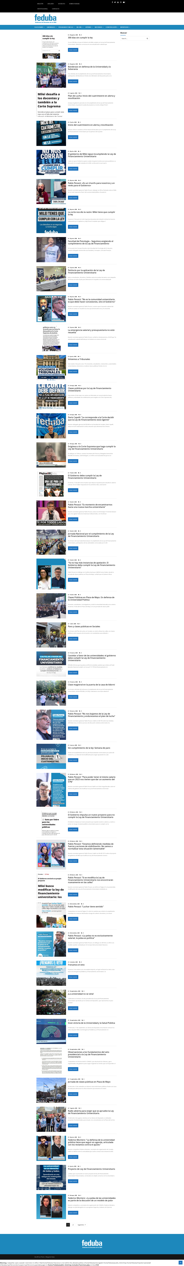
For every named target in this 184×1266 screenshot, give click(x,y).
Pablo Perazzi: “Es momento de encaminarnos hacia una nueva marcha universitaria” (90, 505)
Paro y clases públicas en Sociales (84, 626)
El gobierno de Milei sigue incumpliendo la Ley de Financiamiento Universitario (92, 155)
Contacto (55, 9)
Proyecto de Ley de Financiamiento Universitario (91, 1169)
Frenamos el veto (76, 965)
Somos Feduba (74, 3)
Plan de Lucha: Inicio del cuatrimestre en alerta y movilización (91, 97)
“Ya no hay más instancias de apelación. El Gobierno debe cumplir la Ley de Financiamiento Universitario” (91, 565)
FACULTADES (38, 27)
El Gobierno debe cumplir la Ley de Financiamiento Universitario (85, 476)
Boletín (40, 3)
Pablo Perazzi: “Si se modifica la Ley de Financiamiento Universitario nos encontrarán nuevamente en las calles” (90, 880)
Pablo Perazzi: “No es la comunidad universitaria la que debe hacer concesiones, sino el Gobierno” (91, 300)
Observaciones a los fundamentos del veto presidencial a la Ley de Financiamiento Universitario (88, 1054)
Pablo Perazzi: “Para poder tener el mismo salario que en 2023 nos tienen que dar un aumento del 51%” (91, 779)
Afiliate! (50, 3)
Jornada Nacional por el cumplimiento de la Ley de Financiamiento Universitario (91, 535)
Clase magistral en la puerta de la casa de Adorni (91, 684)
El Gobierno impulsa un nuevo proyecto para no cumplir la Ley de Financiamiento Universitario (91, 816)
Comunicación (111, 27)
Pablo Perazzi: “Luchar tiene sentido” (86, 906)
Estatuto (61, 3)
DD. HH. (79, 27)
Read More (73, 50)
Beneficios (124, 27)
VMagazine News (50, 1257)
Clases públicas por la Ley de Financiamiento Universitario (89, 389)
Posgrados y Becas (66, 27)
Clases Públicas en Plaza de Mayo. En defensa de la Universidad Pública (91, 598)
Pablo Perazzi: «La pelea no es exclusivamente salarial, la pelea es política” (90, 936)
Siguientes (81, 1225)
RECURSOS (98, 27)
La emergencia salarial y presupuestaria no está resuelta (91, 331)
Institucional (42, 9)
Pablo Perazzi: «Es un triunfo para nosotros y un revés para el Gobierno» (91, 184)
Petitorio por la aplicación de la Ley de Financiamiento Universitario (86, 271)
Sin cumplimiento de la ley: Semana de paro (89, 748)
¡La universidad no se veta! (81, 994)
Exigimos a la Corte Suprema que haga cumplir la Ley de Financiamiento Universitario (92, 447)
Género (88, 27)
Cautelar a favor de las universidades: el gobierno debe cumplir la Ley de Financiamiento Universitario (92, 658)
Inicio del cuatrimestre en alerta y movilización (90, 125)
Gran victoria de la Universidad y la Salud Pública (91, 1023)
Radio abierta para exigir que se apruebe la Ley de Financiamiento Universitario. (91, 1112)
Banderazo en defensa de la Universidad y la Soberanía (89, 68)
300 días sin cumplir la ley (80, 37)
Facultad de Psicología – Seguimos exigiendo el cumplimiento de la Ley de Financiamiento (90, 242)
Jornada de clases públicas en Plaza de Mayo (89, 1082)
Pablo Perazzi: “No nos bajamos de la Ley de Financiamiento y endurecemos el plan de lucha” (91, 715)
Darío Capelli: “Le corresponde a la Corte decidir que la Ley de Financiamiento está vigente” (91, 418)
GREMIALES (51, 27)
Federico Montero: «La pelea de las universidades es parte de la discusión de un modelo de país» (92, 1199)
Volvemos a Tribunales (79, 359)
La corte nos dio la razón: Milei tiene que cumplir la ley (91, 213)
